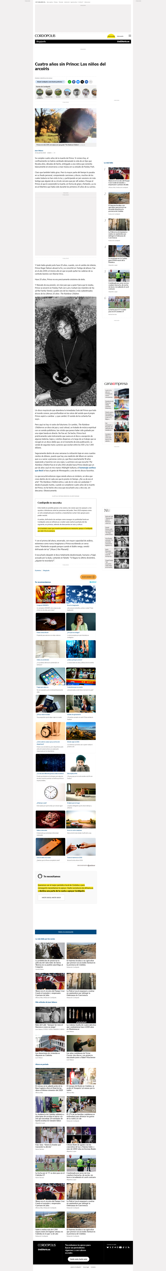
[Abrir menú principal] (130, 36)
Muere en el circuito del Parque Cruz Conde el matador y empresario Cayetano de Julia (49, 993)
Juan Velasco (39, 150)
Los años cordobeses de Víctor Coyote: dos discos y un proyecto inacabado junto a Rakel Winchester (81, 1055)
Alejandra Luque (40, 1123)
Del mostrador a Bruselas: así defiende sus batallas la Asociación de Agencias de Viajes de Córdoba (109, 426)
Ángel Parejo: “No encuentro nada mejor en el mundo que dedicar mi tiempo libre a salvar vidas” (109, 564)
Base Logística (50, 2)
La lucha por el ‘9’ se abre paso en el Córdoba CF (50, 1174)
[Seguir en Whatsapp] (126, 1247)
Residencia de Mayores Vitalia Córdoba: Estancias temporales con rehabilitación (109, 404)
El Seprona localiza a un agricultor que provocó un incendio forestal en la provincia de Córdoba (81, 962)
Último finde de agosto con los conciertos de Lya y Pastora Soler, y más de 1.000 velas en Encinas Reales (81, 1147)
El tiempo (56, 2)
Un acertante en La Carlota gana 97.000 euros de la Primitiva (117, 260)
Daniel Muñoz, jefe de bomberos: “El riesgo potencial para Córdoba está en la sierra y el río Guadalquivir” (109, 531)
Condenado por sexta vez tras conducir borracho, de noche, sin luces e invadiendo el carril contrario (81, 1175)
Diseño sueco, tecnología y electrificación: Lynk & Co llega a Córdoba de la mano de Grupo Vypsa (109, 415)
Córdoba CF (80, 2)
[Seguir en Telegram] (115, 1247)
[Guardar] (90, 82)
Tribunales (61, 2)
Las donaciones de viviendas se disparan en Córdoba (47, 1054)
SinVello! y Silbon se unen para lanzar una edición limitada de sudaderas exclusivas (108, 437)
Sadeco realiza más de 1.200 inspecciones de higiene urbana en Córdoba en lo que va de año (49, 1231)
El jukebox (38, 570)
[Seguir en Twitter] (110, 1247)
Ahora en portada (41, 1064)
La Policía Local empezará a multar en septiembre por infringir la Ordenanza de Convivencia (80, 993)
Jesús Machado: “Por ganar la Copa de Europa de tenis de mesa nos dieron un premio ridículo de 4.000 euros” (109, 553)
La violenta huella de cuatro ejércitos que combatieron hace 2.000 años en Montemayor (81, 1027)
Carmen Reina (39, 969)
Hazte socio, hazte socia (51, 897)
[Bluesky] (78, 82)
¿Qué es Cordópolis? (76, 1267)
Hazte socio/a (111, 36)
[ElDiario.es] (123, 41)
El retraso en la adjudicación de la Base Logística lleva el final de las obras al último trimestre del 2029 (49, 1088)
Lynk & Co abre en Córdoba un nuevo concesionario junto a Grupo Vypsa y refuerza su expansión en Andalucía (109, 393)
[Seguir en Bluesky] (108, 1247)
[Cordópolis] (48, 1245)
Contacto (93, 1267)
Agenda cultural (74, 2)
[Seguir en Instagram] (117, 1247)
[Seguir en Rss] (128, 1247)
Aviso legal (86, 1267)
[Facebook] (74, 82)
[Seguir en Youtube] (120, 1247)
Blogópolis (41, 41)
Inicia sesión (120, 36)
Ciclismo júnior (87, 2)
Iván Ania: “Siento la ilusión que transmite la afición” (48, 1146)
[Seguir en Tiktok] (123, 1247)
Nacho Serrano (39, 1149)
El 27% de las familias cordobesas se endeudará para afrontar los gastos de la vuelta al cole (81, 1116)
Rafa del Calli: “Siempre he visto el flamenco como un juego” (49, 1026)
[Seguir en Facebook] (112, 1247)
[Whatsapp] (69, 82)
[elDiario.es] (48, 1249)
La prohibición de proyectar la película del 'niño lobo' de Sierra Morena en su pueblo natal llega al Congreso (49, 963)
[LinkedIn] (86, 82)
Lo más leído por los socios (45, 939)
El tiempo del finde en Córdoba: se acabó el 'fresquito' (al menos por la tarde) (81, 1088)
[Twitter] (82, 82)
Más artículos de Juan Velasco (46, 1002)
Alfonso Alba (39, 997)
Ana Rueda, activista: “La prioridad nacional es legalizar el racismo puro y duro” (109, 542)
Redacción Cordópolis (73, 967)
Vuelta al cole (67, 2)
